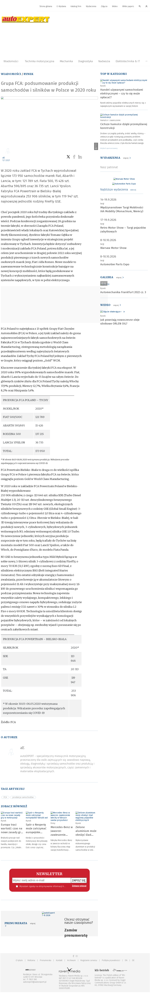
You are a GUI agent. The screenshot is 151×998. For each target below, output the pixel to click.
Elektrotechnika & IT (128, 61)
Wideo (115, 6)
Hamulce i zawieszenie (110, 120)
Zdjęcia (104, 6)
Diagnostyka (85, 61)
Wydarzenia (91, 6)
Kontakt (59, 960)
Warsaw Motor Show (113, 248)
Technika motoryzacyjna (39, 61)
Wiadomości (11, 61)
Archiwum (71, 960)
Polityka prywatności (111, 960)
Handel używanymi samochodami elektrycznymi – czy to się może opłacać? (121, 93)
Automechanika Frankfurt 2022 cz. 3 (123, 292)
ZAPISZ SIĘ (79, 880)
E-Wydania (61, 6)
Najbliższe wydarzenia (118, 189)
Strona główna (45, 6)
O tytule (19, 960)
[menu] (75, 6)
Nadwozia (104, 61)
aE (3, 157)
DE (133, 960)
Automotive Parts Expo (114, 264)
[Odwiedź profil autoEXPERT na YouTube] (77, 956)
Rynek (29, 74)
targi (102, 203)
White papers (128, 6)
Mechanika (66, 61)
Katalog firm (76, 6)
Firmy (53, 823)
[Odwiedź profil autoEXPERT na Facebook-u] (73, 956)
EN (126, 960)
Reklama (31, 960)
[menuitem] (45, 6)
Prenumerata (45, 960)
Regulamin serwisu (88, 960)
